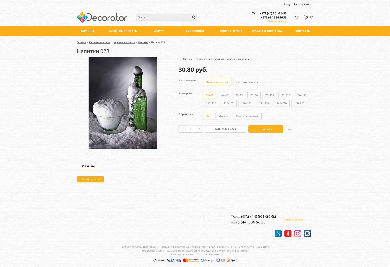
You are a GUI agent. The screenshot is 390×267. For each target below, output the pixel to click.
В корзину (266, 129)
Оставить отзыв (90, 179)
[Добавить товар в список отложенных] (289, 128)
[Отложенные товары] (297, 17)
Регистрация (301, 4)
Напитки (143, 42)
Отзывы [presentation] (88, 166)
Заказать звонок (278, 21)
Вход (287, 4)
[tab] (88, 166)
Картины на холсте (99, 42)
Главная (81, 42)
